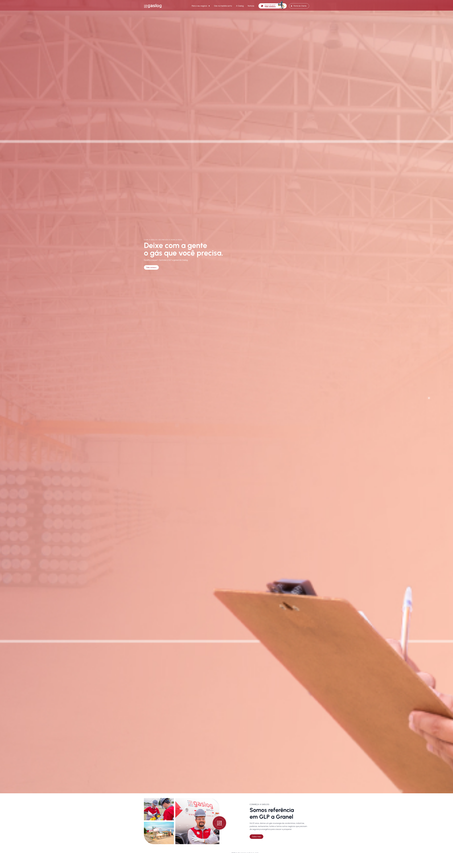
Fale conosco (151, 267)
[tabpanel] (226, 396)
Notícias (251, 6)
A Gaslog (240, 6)
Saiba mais (256, 837)
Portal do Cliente (300, 6)
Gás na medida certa (223, 6)
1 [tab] (429, 398)
